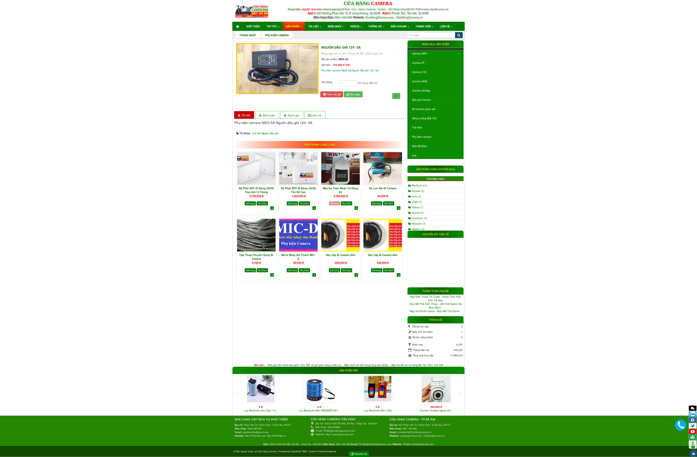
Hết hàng (334, 203)
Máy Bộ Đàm (419, 146)
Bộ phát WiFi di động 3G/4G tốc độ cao (298, 190)
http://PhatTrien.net (255, 435)
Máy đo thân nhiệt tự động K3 (340, 190)
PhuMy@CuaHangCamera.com (375, 444)
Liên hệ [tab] (316, 115)
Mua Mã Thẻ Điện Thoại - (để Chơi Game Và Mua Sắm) (435, 305)
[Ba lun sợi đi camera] (382, 168)
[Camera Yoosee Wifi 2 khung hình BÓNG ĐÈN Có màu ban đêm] (261, 388)
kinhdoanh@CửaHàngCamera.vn (415, 432)
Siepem (418, 229)
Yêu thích (262, 203)
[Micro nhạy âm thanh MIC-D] (298, 235)
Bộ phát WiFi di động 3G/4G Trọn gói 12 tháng (256, 190)
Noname (418, 223)
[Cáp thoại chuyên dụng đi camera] (256, 235)
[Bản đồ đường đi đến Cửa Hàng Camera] (693, 437)
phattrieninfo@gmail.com (256, 432)
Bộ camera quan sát (423, 109)
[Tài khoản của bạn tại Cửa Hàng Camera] (692, 442)
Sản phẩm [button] (293, 26)
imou (416, 196)
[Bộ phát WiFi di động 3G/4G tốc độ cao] (298, 168)
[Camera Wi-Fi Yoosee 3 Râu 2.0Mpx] (377, 387)
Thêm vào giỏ (333, 94)
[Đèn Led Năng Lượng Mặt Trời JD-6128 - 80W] (436, 388)
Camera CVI (419, 72)
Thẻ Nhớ (417, 127)
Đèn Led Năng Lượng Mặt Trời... (436, 410)
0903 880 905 (255, 428)
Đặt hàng (250, 203)
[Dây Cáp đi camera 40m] (382, 235)
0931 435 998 (343, 17)
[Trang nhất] (238, 26)
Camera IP (418, 63)
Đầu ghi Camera (421, 100)
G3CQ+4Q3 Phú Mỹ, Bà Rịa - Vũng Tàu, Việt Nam (295, 444)
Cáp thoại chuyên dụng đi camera (256, 256)
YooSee (381, 9)
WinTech (345, 9)
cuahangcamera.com (411, 435)
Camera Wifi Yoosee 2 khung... (319, 410)
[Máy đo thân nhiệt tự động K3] (340, 168)
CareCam (371, 9)
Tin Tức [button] (272, 26)
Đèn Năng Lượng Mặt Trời (401, 9)
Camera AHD (419, 81)
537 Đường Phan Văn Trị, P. (334, 13)
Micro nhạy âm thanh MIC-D (298, 256)
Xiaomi (417, 212)
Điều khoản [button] (399, 26)
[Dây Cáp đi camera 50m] (340, 235)
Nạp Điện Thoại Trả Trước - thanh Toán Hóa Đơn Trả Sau (435, 298)
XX (396, 96)
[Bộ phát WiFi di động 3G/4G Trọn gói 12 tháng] (256, 168)
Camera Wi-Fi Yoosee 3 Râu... (377, 408)
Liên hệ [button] (445, 26)
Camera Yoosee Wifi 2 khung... (261, 410)
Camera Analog (421, 90)
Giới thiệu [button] (253, 26)
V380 (416, 202)
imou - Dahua (358, 9)
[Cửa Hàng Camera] (251, 10)
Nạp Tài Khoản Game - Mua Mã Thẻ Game (435, 311)
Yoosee (417, 191)
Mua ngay (354, 94)
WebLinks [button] (335, 26)
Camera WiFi (419, 53)
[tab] (244, 115)
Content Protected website (322, 451)
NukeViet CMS (299, 451)
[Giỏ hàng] (693, 445)
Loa (414, 155)
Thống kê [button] (375, 26)
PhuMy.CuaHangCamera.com (418, 444)
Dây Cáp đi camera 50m (340, 255)
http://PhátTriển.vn (276, 435)
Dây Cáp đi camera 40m (382, 255)
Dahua (417, 207)
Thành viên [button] (423, 26)
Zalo (692, 413)
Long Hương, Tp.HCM (366, 13)
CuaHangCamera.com (379, 17)
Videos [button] (355, 26)
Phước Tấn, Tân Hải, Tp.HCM (409, 13)
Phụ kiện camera (421, 136)
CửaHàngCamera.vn (409, 17)
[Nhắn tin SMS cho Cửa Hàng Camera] (692, 408)
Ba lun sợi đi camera (382, 188)
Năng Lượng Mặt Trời (424, 118)
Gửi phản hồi (360, 453)
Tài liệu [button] (313, 26)
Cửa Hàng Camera (267, 451)
